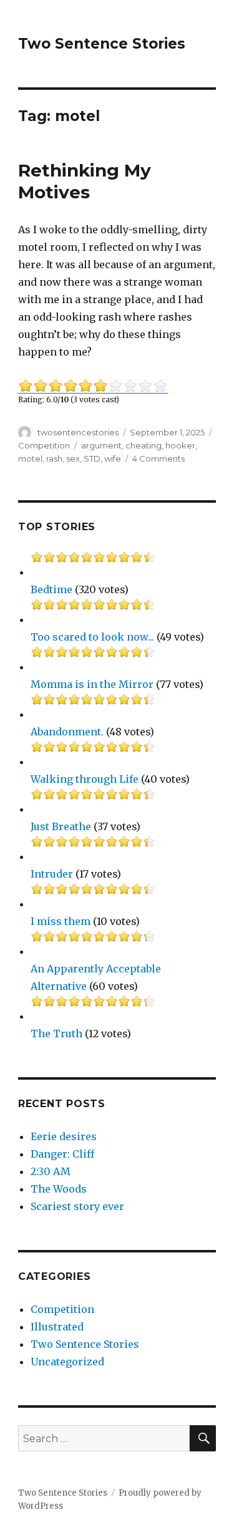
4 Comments (158, 458)
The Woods (59, 1189)
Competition (44, 445)
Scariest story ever (77, 1206)
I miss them (60, 921)
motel (30, 458)
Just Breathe (61, 826)
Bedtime (51, 589)
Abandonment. (67, 731)
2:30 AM (51, 1171)
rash (54, 458)
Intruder (52, 874)
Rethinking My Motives (84, 181)
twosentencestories (78, 432)
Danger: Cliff (62, 1154)
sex (73, 458)
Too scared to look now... (92, 637)
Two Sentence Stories (101, 43)
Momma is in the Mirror (92, 684)
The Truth (56, 1033)
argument (101, 445)
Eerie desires (64, 1136)
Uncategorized (67, 1361)
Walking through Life (85, 779)
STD (92, 458)
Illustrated (57, 1326)
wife (112, 458)
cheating (143, 445)
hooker (180, 445)
